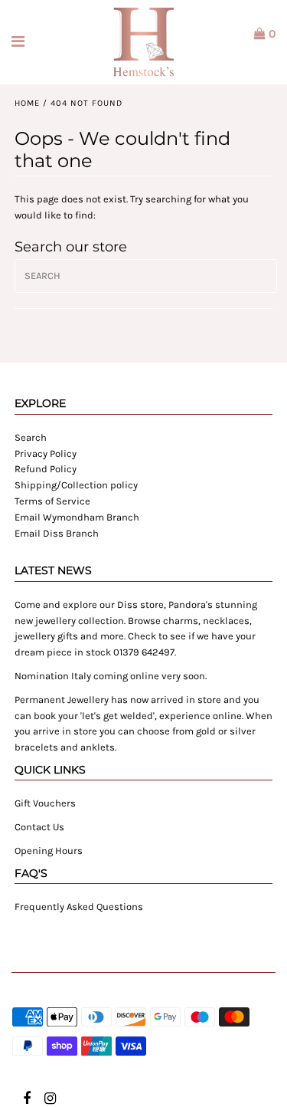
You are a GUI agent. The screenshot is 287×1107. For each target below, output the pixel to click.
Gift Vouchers (45, 803)
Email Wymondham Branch (77, 517)
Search (31, 437)
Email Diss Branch (57, 533)
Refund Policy (46, 469)
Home (27, 103)
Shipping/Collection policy (76, 485)
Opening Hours (49, 850)
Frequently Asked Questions (79, 906)
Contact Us (39, 827)
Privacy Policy (46, 453)
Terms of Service (52, 501)
